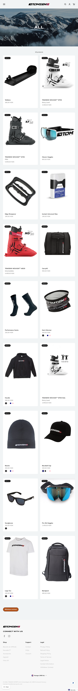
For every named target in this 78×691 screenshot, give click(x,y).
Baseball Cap (46, 466)
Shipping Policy (45, 654)
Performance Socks (12, 330)
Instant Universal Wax (50, 214)
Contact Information (47, 664)
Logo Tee (8, 591)
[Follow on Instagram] (9, 636)
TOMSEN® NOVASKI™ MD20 (15, 268)
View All (6, 660)
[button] (73, 690)
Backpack (45, 591)
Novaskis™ (7, 650)
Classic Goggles (47, 157)
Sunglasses (9, 523)
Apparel (5, 657)
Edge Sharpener (10, 214)
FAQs (27, 650)
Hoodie (7, 398)
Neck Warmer (46, 330)
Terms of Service (45, 657)
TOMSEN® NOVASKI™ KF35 (15, 157)
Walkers (8, 100)
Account (28, 654)
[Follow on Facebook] (4, 636)
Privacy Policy (45, 647)
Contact (28, 647)
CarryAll (45, 268)
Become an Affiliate (9, 647)
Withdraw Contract (46, 667)
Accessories (7, 654)
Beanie (7, 466)
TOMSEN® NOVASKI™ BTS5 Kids (53, 398)
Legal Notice (44, 660)
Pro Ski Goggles (47, 523)
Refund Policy (45, 650)
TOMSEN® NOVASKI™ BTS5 (52, 100)
